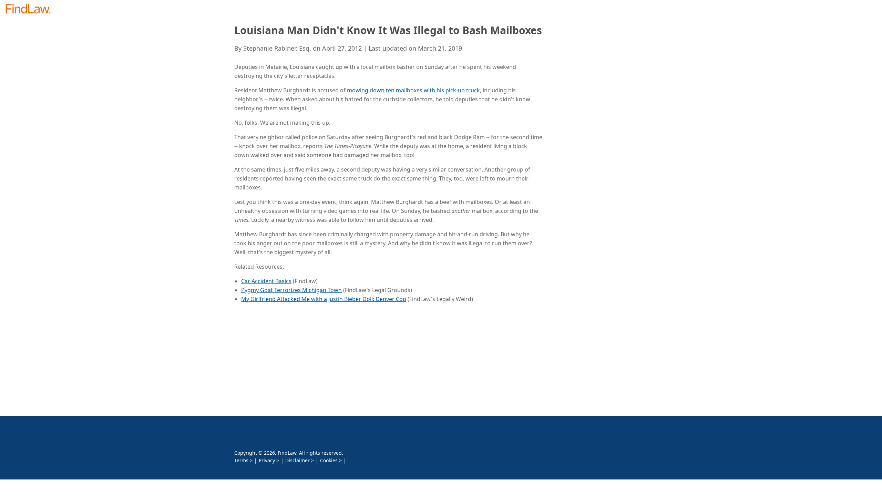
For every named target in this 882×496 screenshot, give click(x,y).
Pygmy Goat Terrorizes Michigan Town (291, 290)
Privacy (267, 460)
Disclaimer (297, 460)
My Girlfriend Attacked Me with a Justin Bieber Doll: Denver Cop (323, 299)
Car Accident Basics (266, 281)
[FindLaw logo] (31, 9)
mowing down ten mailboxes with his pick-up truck (413, 90)
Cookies (329, 460)
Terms (241, 460)
